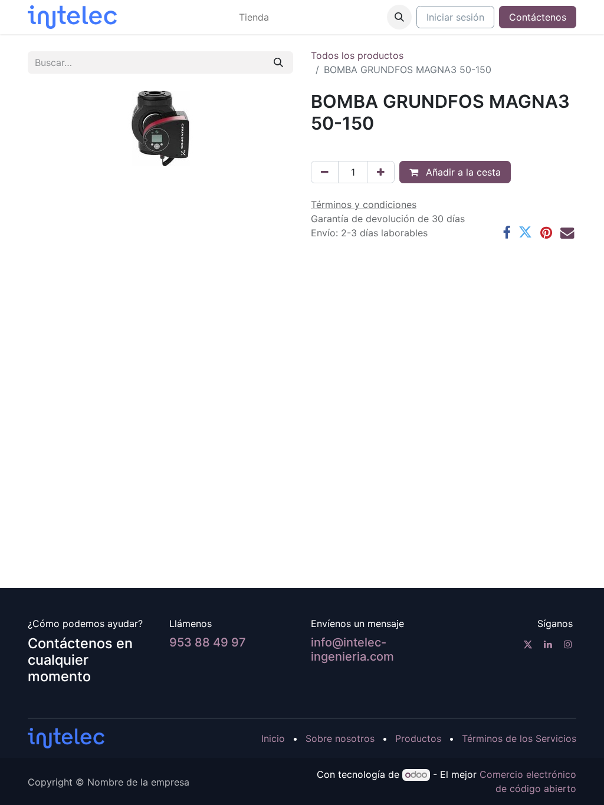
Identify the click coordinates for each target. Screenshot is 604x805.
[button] (399, 17)
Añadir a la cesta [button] (462, 172)
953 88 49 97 (207, 642)
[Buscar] (278, 62)
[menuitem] (254, 17)
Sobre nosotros (340, 738)
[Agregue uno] (381, 172)
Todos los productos (357, 55)
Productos (418, 738)
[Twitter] (525, 232)
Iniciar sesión (455, 17)
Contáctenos (537, 17)
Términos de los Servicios (519, 738)
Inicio (273, 738)
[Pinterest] (546, 232)
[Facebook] (506, 232)
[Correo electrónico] (567, 232)
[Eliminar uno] (325, 172)
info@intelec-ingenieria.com (352, 649)
